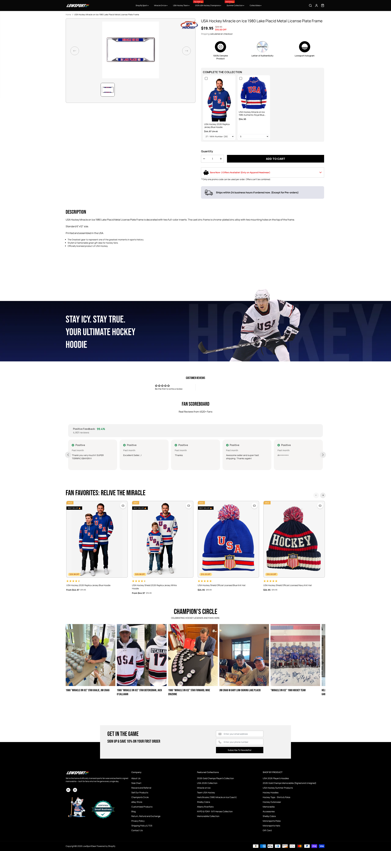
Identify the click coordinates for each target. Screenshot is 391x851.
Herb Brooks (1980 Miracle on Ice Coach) (217, 797)
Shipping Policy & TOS (141, 825)
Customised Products (141, 806)
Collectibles (255, 5)
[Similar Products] (123, 505)
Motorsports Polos (272, 820)
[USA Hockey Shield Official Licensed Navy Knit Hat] (294, 539)
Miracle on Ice (203, 787)
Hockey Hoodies (270, 792)
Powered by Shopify (106, 846)
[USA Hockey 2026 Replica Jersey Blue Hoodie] (97, 539)
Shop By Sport (141, 5)
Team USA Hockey (206, 792)
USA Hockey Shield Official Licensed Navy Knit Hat (287, 585)
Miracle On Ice (160, 5)
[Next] (322, 495)
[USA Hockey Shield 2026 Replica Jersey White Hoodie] (162, 539)
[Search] (310, 5)
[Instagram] (75, 790)
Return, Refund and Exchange (145, 816)
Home (68, 14)
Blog (133, 811)
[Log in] (316, 5)
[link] (219, 98)
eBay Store (136, 801)
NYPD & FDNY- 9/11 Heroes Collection (215, 811)
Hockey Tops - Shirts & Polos (276, 797)
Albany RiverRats (205, 806)
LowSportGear (89, 846)
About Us (135, 778)
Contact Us (137, 830)
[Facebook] (68, 790)
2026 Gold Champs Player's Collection (215, 778)
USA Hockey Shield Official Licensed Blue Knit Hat (222, 585)
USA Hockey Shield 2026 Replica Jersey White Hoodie (154, 587)
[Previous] (316, 495)
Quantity (207, 151)
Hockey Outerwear (272, 801)
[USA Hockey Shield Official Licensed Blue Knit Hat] (228, 539)
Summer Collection (234, 4)
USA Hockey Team (180, 5)
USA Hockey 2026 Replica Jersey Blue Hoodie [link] (217, 126)
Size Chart (136, 783)
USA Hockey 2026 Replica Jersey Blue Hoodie (88, 585)
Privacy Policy (137, 820)
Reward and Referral (141, 787)
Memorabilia (269, 806)
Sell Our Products (139, 792)
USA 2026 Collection (207, 783)
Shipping (205, 33)
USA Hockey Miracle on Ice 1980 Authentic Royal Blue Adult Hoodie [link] (252, 113)
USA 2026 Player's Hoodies (276, 778)
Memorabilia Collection (208, 816)
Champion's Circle (140, 797)
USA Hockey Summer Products (278, 787)
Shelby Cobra (203, 801)
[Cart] (322, 5)
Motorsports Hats (271, 825)
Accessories (269, 811)
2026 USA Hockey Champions (207, 4)
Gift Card (267, 830)
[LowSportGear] (78, 5)
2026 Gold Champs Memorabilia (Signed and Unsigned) (289, 783)
